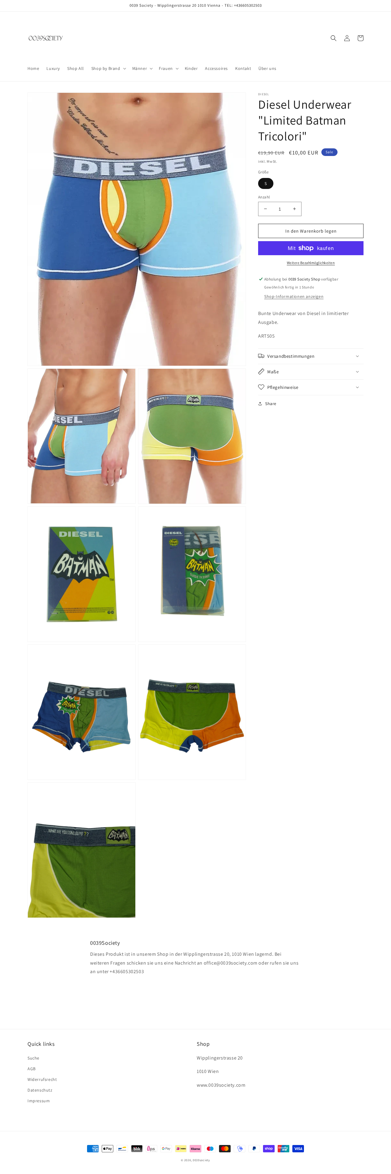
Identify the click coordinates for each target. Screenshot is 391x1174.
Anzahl (264, 196)
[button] (108, 68)
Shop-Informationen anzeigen (293, 296)
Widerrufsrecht (42, 1079)
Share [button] (270, 403)
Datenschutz (40, 1090)
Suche (33, 1058)
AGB (31, 1068)
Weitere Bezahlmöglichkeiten (311, 262)
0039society (201, 1160)
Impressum (38, 1100)
